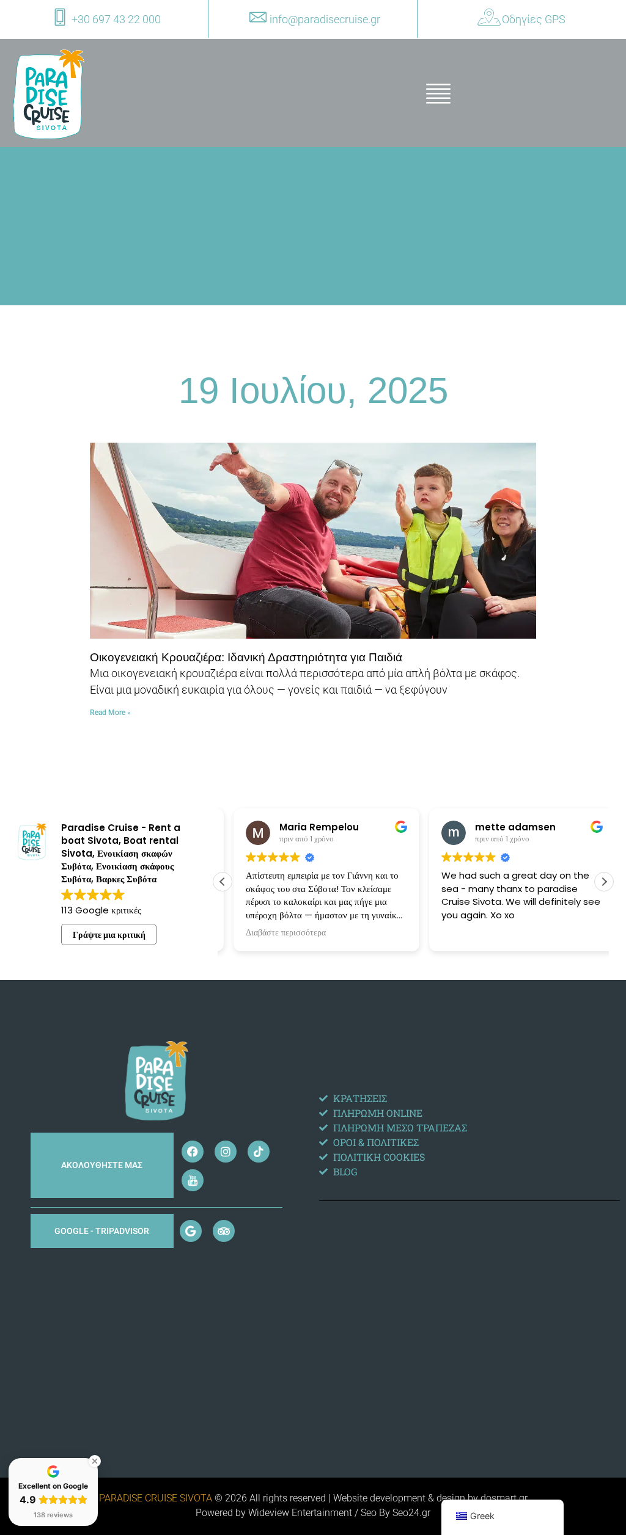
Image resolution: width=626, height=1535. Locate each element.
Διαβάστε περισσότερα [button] (275, 932)
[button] (604, 882)
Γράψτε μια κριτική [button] (109, 935)
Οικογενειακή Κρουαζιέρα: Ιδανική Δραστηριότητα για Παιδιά (246, 657)
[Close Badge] (95, 1461)
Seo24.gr (411, 1513)
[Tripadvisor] (224, 1231)
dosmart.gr (504, 1498)
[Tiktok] (259, 1152)
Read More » (110, 712)
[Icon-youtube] (193, 1180)
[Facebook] (193, 1152)
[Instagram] (226, 1152)
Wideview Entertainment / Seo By (320, 1513)
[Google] (191, 1231)
